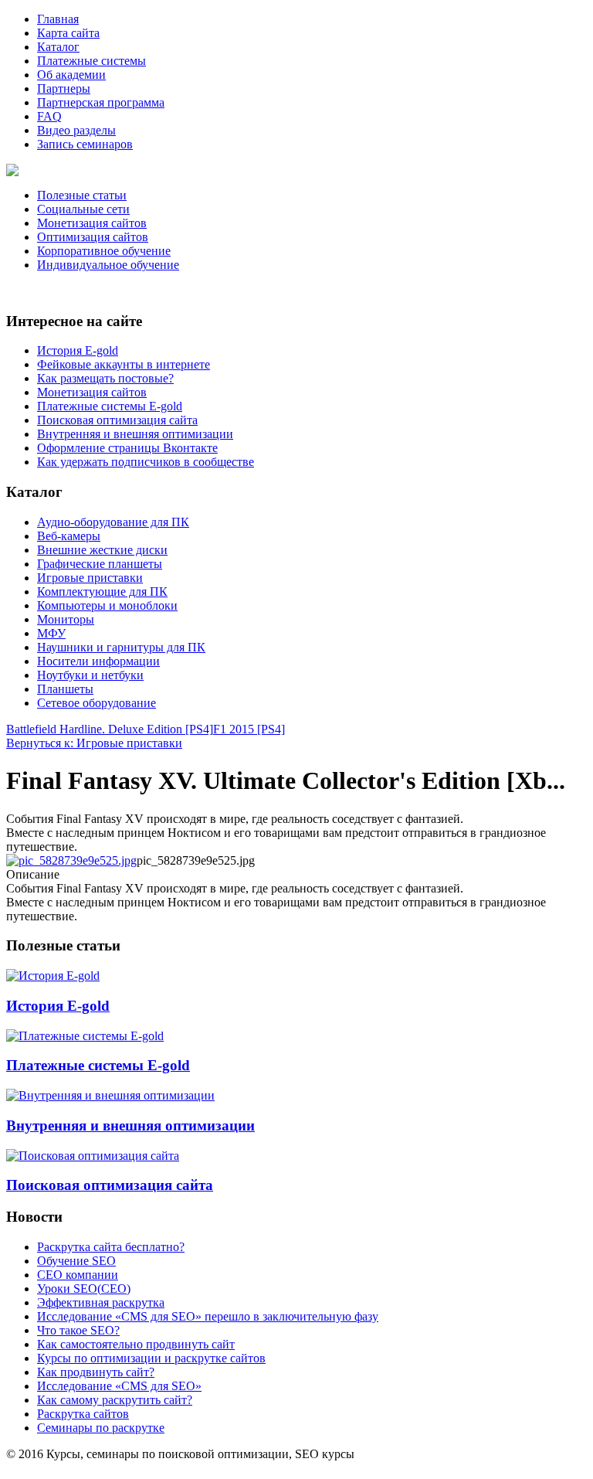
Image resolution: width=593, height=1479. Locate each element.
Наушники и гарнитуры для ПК (121, 647)
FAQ (49, 116)
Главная (58, 19)
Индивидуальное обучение (108, 264)
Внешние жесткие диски (102, 549)
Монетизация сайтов (92, 223)
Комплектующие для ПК (102, 591)
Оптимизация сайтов (92, 236)
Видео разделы (76, 130)
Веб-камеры (68, 535)
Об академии (71, 74)
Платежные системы (91, 60)
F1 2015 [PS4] (249, 729)
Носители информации (98, 661)
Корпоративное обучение (104, 250)
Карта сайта (68, 32)
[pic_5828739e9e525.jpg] (71, 860)
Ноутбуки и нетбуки (90, 675)
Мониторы (65, 619)
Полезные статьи (82, 195)
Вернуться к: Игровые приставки (94, 743)
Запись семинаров (85, 144)
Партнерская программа (100, 102)
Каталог (58, 46)
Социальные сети (83, 209)
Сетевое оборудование (96, 702)
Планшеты (65, 688)
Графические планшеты (99, 563)
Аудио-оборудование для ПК (113, 522)
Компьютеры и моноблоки (107, 605)
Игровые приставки (90, 577)
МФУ (51, 633)
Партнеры (63, 88)
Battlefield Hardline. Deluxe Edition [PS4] (109, 729)
